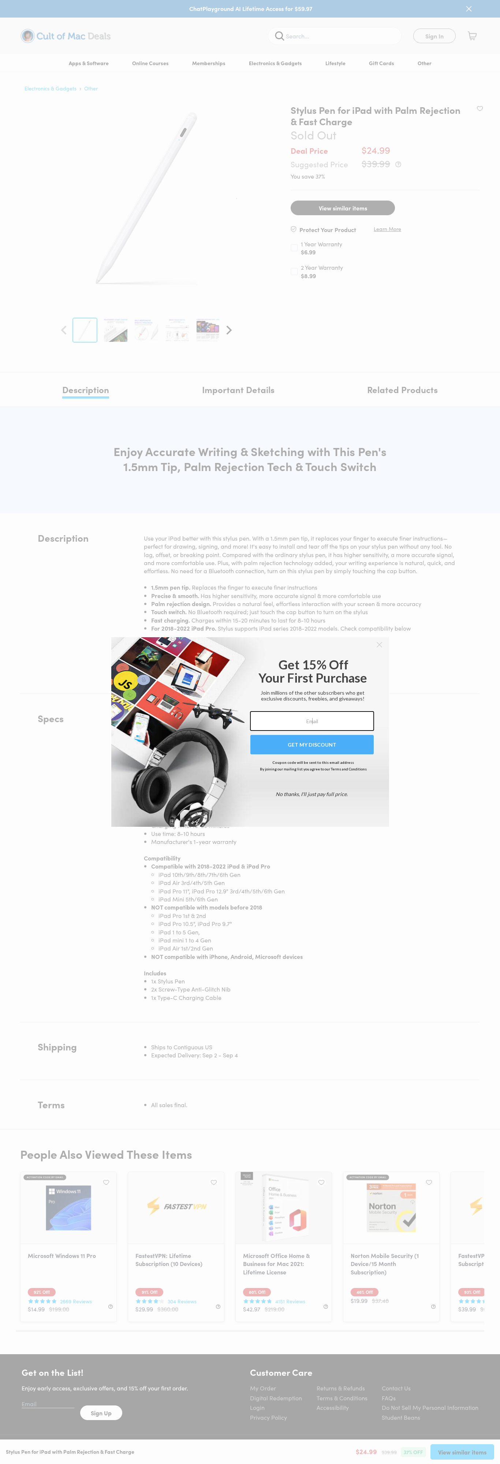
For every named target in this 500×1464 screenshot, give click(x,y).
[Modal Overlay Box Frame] (250, 732)
